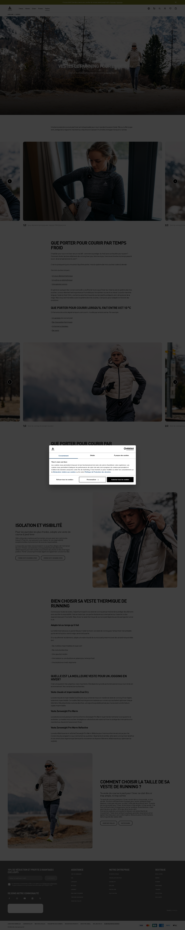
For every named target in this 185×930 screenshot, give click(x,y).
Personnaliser (91, 479)
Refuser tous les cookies (64, 479)
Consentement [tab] (64, 455)
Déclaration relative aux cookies (64, 472)
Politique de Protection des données (98, 472)
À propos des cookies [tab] (121, 455)
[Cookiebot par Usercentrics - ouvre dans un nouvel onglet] (125, 449)
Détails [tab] (92, 455)
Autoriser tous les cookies (120, 479)
